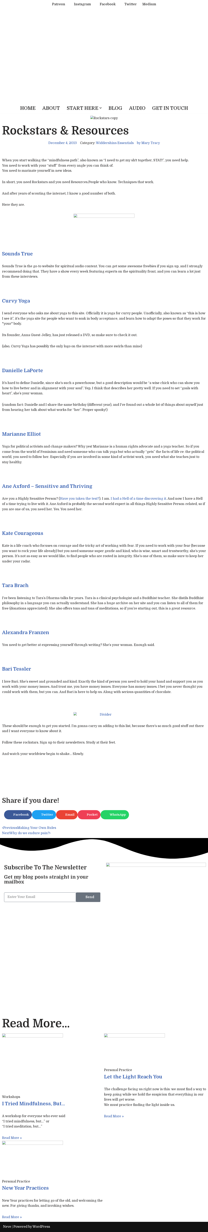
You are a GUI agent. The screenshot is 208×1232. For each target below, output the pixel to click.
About (51, 108)
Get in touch (170, 108)
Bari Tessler (16, 669)
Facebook (108, 4)
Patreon (58, 4)
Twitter (130, 4)
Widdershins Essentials (115, 143)
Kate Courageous (22, 533)
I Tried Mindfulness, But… (33, 1104)
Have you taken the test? (79, 498)
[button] (100, 108)
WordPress (41, 1227)
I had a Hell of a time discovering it (138, 498)
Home (28, 108)
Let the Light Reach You (133, 1077)
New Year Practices (25, 1188)
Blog (115, 108)
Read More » (12, 1138)
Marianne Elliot (21, 434)
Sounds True (17, 254)
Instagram (82, 4)
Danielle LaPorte (22, 370)
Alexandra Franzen (25, 632)
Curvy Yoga (16, 301)
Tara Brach (15, 585)
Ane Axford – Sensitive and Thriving (47, 486)
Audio (137, 108)
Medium (149, 4)
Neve (7, 1227)
